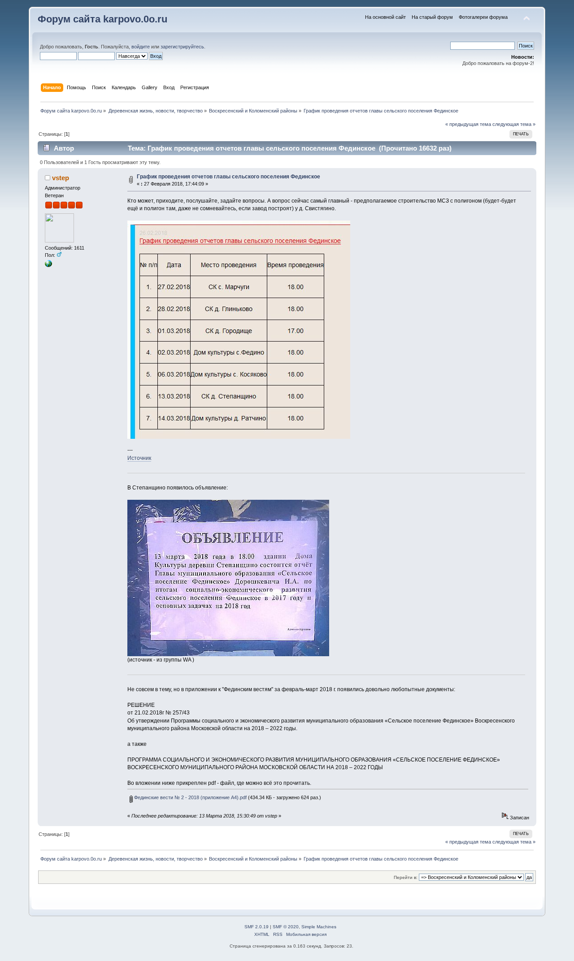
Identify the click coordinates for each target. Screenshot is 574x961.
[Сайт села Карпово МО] (48, 265)
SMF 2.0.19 (256, 926)
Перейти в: (405, 877)
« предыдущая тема (468, 124)
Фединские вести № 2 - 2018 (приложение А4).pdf (190, 797)
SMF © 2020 (286, 926)
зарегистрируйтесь (182, 46)
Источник (139, 458)
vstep (60, 178)
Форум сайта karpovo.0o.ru (102, 19)
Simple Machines (318, 926)
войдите (140, 46)
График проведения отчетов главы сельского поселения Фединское (228, 176)
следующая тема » (513, 124)
